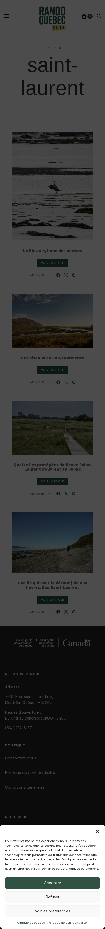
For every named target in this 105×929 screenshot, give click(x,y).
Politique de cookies (30, 923)
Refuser (52, 897)
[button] (97, 831)
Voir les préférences (52, 911)
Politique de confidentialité (67, 923)
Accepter (52, 883)
